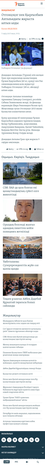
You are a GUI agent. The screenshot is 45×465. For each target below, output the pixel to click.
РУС (16, 462)
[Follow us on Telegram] (26, 440)
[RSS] (31, 440)
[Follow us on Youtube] (15, 440)
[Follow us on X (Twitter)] (9, 440)
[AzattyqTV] (27, 462)
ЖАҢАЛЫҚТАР (8, 10)
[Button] (22, 39)
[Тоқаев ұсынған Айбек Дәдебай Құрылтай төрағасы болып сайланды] (22, 285)
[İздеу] (37, 462)
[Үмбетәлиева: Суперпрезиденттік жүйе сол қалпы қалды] (22, 248)
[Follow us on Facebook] (3, 440)
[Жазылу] (37, 440)
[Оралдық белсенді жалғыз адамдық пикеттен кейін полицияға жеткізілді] (22, 210)
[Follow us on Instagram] (20, 440)
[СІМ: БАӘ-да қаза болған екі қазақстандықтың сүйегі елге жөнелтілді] (22, 173)
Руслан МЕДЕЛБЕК (9, 29)
